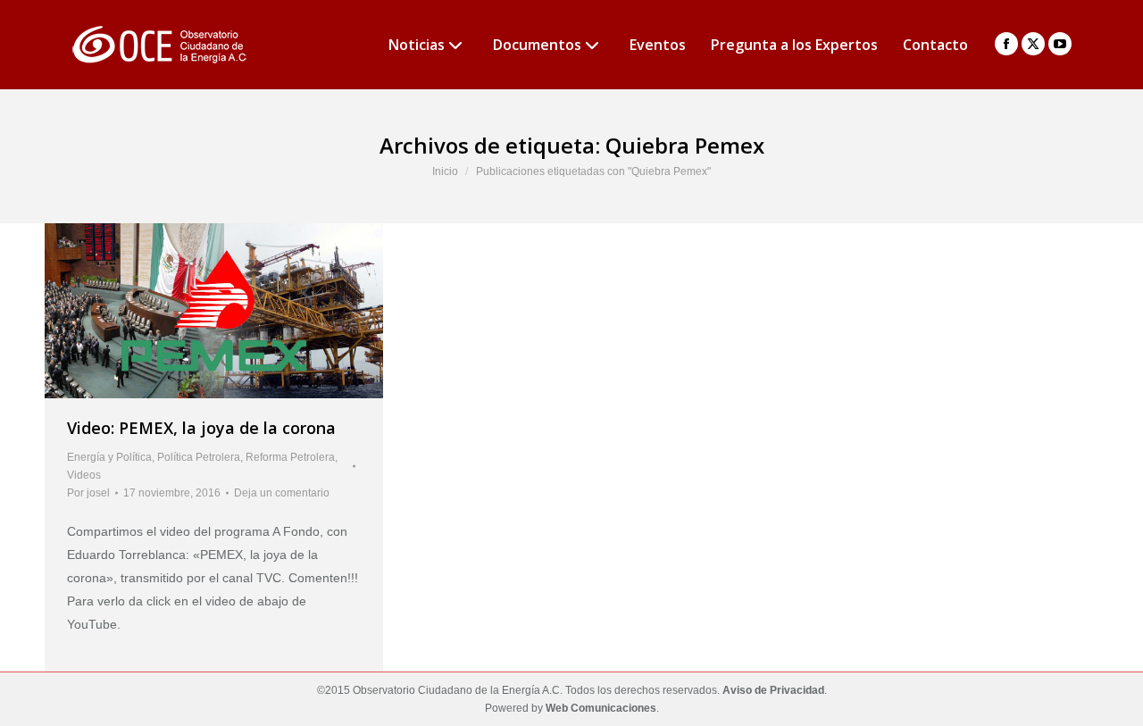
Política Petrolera (198, 457)
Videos (84, 475)
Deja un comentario (282, 493)
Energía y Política (109, 457)
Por (88, 493)
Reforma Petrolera (290, 457)
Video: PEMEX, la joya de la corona (201, 427)
